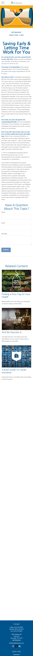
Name (3, 212)
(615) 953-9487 (18, 627)
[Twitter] (16, 646)
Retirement (16, 654)
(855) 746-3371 (19, 629)
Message (4, 233)
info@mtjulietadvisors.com (16, 643)
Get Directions (16, 640)
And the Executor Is (12, 332)
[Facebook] (13, 646)
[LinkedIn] (19, 646)
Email (3, 223)
